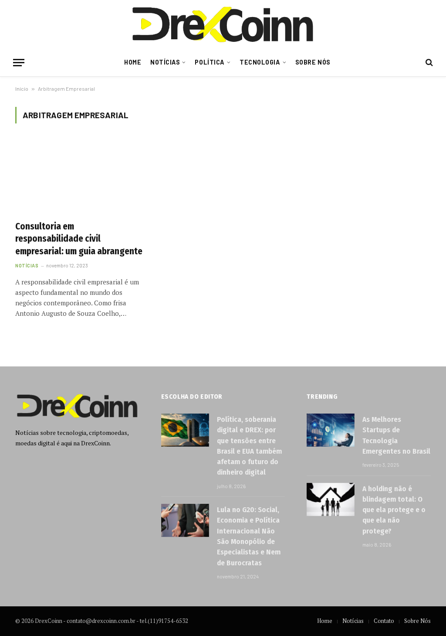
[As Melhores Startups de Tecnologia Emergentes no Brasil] (331, 430)
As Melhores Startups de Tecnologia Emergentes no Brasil (396, 435)
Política (210, 62)
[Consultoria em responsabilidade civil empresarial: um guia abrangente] (79, 177)
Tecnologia (260, 62)
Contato (384, 621)
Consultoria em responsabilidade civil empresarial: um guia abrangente (78, 239)
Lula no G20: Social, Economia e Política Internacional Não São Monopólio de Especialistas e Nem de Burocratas (248, 536)
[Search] (428, 62)
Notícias (165, 62)
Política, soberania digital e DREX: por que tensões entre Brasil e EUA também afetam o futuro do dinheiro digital (249, 446)
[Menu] (18, 62)
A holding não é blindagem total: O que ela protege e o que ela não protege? (394, 510)
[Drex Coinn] (223, 24)
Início (21, 88)
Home (132, 62)
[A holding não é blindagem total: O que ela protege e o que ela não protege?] (331, 499)
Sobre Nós (313, 62)
